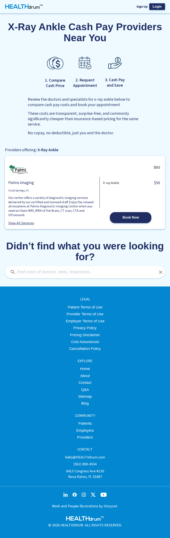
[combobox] (85, 272)
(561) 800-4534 (85, 464)
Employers (85, 430)
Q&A (85, 389)
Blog (85, 403)
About (85, 376)
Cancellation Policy (85, 348)
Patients (85, 423)
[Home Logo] (24, 6)
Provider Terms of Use (85, 314)
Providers (85, 437)
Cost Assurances (85, 342)
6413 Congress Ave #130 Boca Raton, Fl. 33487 (85, 473)
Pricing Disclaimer (85, 335)
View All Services (21, 223)
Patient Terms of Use (85, 307)
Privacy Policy (85, 328)
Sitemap (85, 396)
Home (85, 368)
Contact (85, 382)
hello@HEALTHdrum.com (85, 457)
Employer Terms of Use (85, 321)
